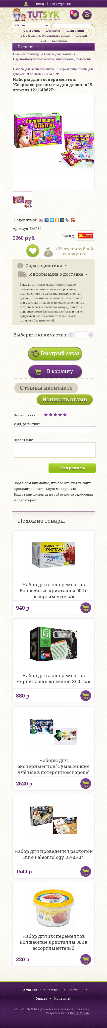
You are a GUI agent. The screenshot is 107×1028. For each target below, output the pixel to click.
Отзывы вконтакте (46, 387)
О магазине (31, 30)
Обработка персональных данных (45, 35)
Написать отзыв (64, 399)
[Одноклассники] (57, 220)
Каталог (54, 990)
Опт (43, 40)
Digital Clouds (80, 1013)
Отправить (72, 468)
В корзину (60, 371)
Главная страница (26, 54)
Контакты (59, 40)
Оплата (41, 998)
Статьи (81, 35)
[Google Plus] (72, 220)
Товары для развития (59, 54)
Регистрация (60, 4)
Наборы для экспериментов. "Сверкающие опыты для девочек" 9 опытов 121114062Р (53, 71)
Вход (40, 4)
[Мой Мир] (62, 220)
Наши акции (75, 30)
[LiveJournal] (67, 220)
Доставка (53, 30)
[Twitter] (51, 220)
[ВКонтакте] (46, 220)
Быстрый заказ (60, 353)
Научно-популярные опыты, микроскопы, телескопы (52, 59)
